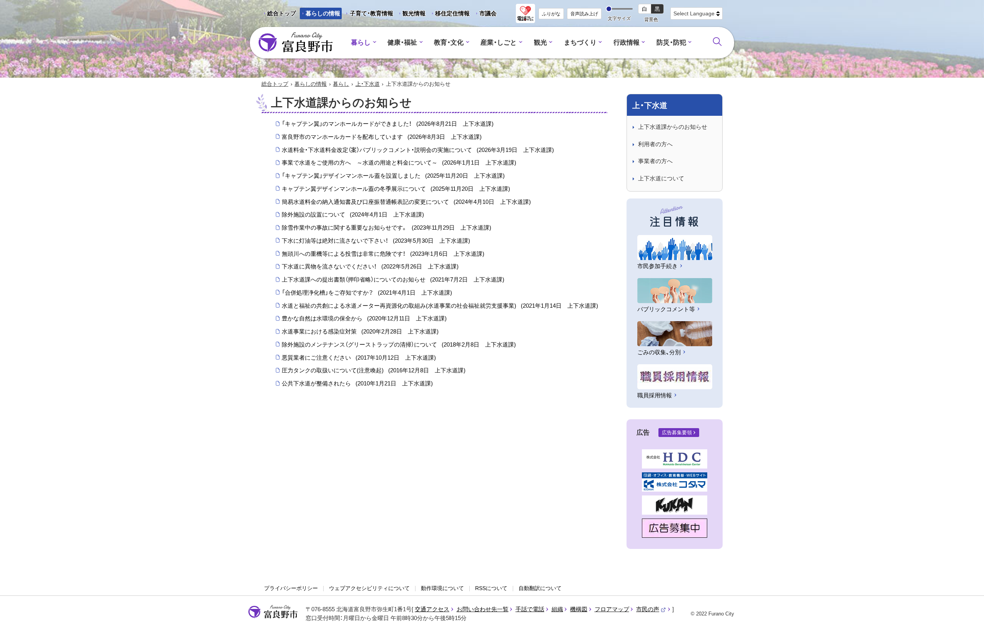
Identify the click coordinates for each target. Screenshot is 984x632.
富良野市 (273, 612)
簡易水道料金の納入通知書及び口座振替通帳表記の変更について (406, 201)
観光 (540, 42)
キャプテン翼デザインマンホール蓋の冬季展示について (396, 188)
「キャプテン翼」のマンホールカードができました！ (388, 123)
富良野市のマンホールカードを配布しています (382, 136)
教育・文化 (449, 42)
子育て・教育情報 (371, 13)
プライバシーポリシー (291, 588)
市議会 (488, 13)
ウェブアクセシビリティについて (369, 588)
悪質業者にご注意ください (359, 357)
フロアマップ (612, 609)
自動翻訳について (540, 588)
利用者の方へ (655, 144)
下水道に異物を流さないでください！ (370, 266)
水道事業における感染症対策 (360, 331)
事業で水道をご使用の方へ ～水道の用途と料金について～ (399, 162)
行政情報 (626, 42)
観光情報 (411, 14)
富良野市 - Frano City (296, 42)
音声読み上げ (584, 14)
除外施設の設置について (353, 214)
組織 (557, 609)
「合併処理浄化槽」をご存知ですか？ (367, 292)
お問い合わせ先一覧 (483, 609)
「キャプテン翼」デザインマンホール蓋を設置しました (393, 175)
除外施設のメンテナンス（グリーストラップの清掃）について (399, 344)
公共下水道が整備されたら (357, 383)
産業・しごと (498, 42)
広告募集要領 (677, 432)
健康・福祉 (402, 42)
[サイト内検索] (717, 41)
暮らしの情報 (323, 13)
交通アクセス (432, 609)
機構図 (578, 609)
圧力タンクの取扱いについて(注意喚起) (373, 370)
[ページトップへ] (967, 617)
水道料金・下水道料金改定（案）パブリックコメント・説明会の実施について (418, 150)
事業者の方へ (655, 161)
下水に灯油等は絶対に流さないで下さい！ (376, 240)
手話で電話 (529, 609)
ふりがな (551, 14)
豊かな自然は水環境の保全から (364, 318)
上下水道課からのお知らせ (672, 126)
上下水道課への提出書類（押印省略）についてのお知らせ (393, 279)
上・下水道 (368, 84)
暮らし (361, 42)
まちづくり (580, 42)
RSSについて (491, 588)
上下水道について (661, 178)
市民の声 (651, 609)
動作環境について (442, 588)
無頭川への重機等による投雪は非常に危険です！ (383, 253)
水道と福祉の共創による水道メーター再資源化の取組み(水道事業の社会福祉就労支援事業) (440, 305)
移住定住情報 (449, 14)
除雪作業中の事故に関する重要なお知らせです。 (386, 227)
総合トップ (281, 13)
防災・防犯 (671, 42)
